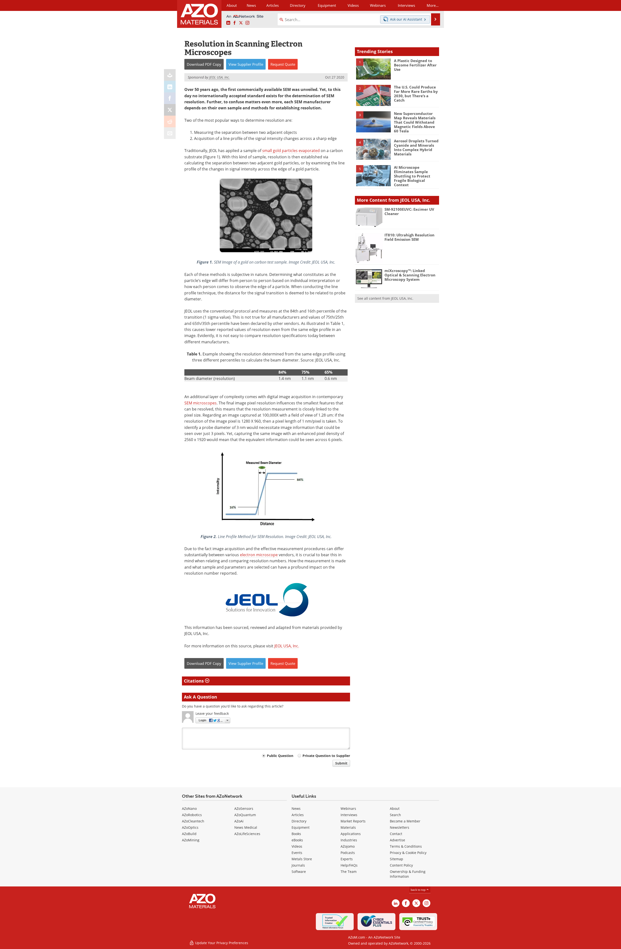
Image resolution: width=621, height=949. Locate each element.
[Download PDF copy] (170, 75)
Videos (297, 846)
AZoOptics (190, 827)
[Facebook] (170, 98)
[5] (373, 175)
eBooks (297, 840)
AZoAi (239, 821)
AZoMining (190, 840)
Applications (351, 833)
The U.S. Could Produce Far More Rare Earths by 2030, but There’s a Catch (416, 94)
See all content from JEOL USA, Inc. (385, 298)
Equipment (301, 827)
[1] (373, 68)
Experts (347, 859)
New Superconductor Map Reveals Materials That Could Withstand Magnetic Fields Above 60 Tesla (414, 122)
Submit (341, 763)
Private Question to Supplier (326, 755)
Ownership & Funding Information (407, 874)
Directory (297, 5)
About (395, 808)
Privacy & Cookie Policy (408, 852)
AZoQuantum (245, 814)
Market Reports (353, 821)
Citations (194, 681)
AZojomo (348, 846)
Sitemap (396, 859)
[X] (170, 110)
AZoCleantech (193, 821)
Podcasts (348, 852)
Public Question (280, 755)
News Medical (245, 827)
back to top (418, 890)
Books (296, 833)
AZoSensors (243, 808)
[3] (373, 121)
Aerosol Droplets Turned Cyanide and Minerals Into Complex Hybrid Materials (416, 147)
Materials (348, 827)
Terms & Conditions (406, 846)
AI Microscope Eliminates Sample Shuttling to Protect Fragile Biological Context (412, 176)
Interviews (349, 814)
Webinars (348, 808)
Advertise (397, 840)
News (296, 808)
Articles (298, 814)
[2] (373, 95)
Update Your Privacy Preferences (221, 943)
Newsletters (399, 827)
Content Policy (401, 865)
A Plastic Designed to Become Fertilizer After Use (415, 65)
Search (395, 814)
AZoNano (189, 808)
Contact (396, 833)
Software (299, 871)
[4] (373, 149)
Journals (298, 865)
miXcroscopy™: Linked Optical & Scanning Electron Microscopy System (409, 275)
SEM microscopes (200, 403)
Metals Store (302, 859)
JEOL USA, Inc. (286, 646)
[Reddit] (170, 121)
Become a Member (405, 821)
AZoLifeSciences (247, 833)
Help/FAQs (349, 865)
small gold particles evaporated (291, 150)
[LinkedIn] (170, 86)
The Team (349, 871)
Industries (349, 840)
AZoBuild (189, 833)
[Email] (170, 133)
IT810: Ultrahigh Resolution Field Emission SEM (409, 237)
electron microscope (259, 554)
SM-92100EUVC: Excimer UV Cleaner (409, 211)
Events (297, 852)
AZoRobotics (192, 814)
